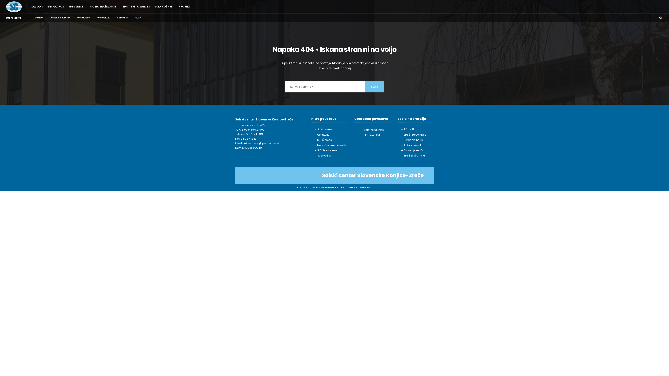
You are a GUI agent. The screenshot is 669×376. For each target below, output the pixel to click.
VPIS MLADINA (83, 17)
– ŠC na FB (408, 129)
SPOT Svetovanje (135, 6)
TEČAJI (137, 17)
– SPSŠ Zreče (323, 140)
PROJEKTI (185, 6)
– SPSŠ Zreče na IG (413, 155)
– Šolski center (324, 129)
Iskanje (375, 86)
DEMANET (367, 187)
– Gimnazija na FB (412, 140)
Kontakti (122, 17)
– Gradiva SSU (370, 135)
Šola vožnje (163, 6)
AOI (358, 187)
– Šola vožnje (323, 155)
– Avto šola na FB (412, 145)
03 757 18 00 (254, 134)
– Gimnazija (322, 134)
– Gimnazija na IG (412, 150)
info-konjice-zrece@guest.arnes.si (257, 143)
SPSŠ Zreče (75, 6)
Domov (39, 17)
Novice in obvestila (60, 17)
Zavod (36, 6)
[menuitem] (38, 6)
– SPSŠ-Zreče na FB (413, 134)
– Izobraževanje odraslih (330, 145)
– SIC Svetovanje (326, 150)
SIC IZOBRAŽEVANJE (103, 6)
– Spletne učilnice (372, 130)
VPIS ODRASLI (103, 17)
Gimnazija (54, 6)
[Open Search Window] (661, 18)
